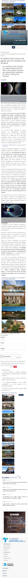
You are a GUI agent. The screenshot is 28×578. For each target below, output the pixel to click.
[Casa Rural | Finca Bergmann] (13, 286)
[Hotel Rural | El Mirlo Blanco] (8, 462)
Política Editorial (6, 548)
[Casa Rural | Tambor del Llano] (8, 414)
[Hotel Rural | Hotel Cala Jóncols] (8, 397)
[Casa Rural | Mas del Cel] (8, 438)
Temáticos (4, 575)
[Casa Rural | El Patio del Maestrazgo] (8, 406)
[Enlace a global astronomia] (14, 522)
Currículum (5, 560)
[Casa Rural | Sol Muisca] (8, 13)
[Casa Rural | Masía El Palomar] (8, 422)
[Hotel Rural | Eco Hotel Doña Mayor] (20, 26)
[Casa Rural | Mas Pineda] (8, 454)
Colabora (5, 556)
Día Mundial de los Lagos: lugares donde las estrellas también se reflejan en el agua (15, 497)
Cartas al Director (7, 558)
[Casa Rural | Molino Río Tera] (8, 446)
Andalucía (4, 570)
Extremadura (5, 568)
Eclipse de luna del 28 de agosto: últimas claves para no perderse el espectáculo (15, 490)
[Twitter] (16, 40)
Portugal (4, 573)
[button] (2, 90)
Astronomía (6, 52)
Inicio (2, 52)
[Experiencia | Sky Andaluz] (8, 6)
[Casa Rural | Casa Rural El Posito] (8, 26)
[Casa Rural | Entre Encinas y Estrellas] (13, 313)
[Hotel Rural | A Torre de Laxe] (20, 20)
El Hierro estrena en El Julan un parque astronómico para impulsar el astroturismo (15, 483)
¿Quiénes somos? (7, 546)
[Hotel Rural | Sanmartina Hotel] (13, 300)
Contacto (5, 550)
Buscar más (21, 394)
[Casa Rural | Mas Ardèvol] (20, 13)
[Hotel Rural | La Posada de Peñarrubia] (8, 20)
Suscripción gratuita (20, 43)
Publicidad (5, 554)
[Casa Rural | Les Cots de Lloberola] (13, 326)
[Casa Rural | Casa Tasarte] (8, 470)
